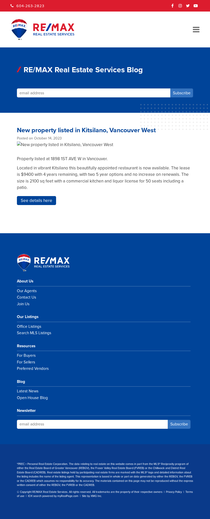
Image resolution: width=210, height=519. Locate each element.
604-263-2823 (30, 6)
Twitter (188, 7)
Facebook (172, 7)
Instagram (180, 7)
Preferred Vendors (33, 368)
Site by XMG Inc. (92, 496)
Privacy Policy (174, 492)
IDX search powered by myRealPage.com (53, 496)
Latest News (27, 391)
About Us (25, 281)
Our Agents (27, 291)
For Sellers (26, 362)
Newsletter (26, 410)
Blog (21, 381)
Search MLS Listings (34, 333)
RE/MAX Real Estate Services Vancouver (49, 263)
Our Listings (27, 316)
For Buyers (26, 355)
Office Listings (29, 326)
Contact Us (26, 297)
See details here (36, 200)
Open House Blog (32, 397)
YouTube (196, 7)
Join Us (23, 304)
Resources (26, 346)
